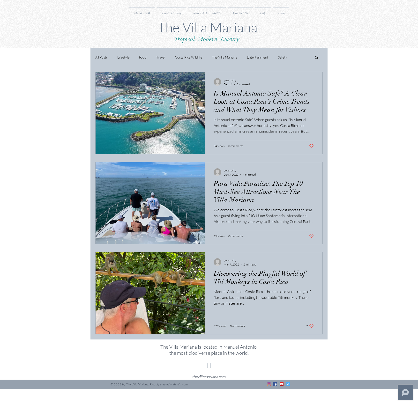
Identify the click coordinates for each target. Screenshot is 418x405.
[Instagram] (269, 384)
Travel (160, 57)
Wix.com (182, 384)
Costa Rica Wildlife (188, 57)
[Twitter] (288, 384)
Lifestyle (123, 57)
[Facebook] (275, 384)
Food (143, 57)
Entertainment (257, 57)
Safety (282, 57)
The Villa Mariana (224, 57)
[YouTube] (282, 384)
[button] (316, 57)
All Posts (101, 57)
